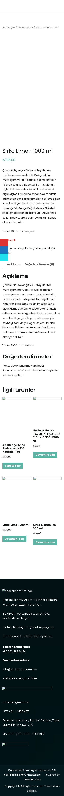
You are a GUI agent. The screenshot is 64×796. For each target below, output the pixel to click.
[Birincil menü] (58, 6)
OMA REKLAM (32, 779)
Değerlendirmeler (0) (39, 264)
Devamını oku (45, 455)
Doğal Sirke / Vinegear (32, 248)
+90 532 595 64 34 (14, 651)
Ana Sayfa (8, 27)
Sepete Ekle (13, 466)
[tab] (13, 264)
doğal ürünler (25, 27)
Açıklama (14, 264)
